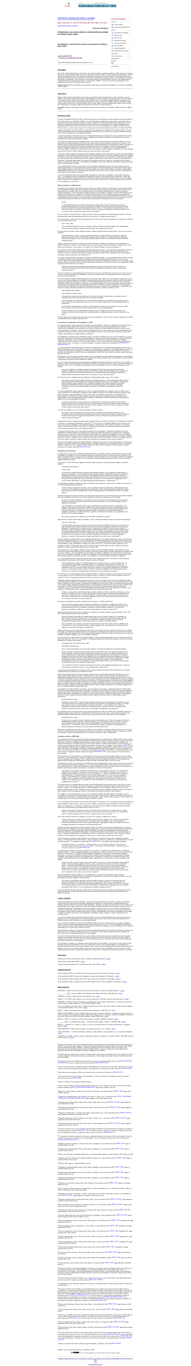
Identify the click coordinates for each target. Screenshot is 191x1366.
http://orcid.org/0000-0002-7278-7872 (71, 58)
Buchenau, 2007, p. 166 (82, 1130)
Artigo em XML (118, 38)
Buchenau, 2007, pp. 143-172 (101, 1062)
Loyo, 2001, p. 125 (84, 847)
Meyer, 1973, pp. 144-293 (125, 1068)
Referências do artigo (120, 40)
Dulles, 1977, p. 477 (118, 1072)
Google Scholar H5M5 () (122, 27)
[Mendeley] (112, 61)
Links (108, 959)
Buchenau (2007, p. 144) (119, 1317)
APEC (120, 1090)
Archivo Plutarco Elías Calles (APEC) (86, 1087)
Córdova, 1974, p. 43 (74, 1317)
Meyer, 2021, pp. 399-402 (96, 1279)
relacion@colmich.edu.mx (96, 1364)
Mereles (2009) (77, 1077)
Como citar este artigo (120, 43)
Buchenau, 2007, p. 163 (83, 446)
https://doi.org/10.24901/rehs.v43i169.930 (68, 25)
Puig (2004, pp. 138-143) (115, 1343)
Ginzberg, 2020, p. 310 (100, 1300)
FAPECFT (73, 1087)
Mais (114, 61)
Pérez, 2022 (127, 745)
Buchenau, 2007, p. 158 (113, 1334)
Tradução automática (119, 48)
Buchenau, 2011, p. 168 (99, 751)
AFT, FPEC (117, 1101)
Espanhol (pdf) (118, 35)
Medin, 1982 (64, 1062)
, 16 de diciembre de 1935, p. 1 (113, 1296)
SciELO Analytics (118, 24)
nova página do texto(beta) (121, 32)
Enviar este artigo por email (121, 51)
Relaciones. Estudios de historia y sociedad (76, 18)
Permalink (116, 66)
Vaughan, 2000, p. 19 (109, 1132)
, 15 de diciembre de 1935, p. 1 (79, 1294)
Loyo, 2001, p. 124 (94, 841)
